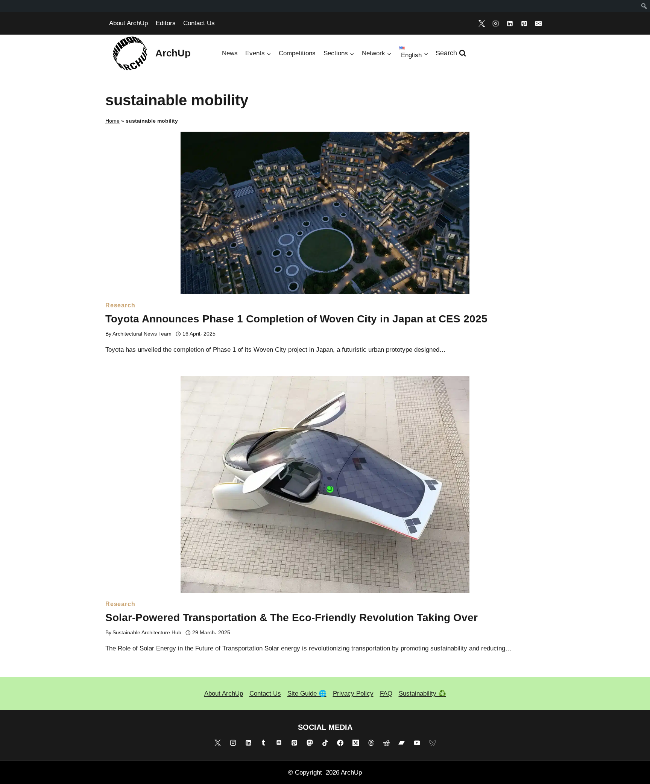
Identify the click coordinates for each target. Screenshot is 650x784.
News (230, 53)
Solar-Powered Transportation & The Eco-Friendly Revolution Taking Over (291, 617)
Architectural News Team (142, 334)
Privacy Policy (353, 693)
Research (120, 305)
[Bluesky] (432, 743)
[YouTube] (417, 743)
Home (112, 121)
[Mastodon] (309, 743)
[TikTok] (325, 743)
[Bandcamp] (401, 743)
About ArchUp (128, 23)
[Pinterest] (524, 23)
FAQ (386, 693)
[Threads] (370, 743)
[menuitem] (644, 6)
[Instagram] (495, 23)
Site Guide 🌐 (307, 693)
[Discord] (279, 743)
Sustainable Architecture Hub (146, 632)
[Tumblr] (263, 743)
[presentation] (325, 213)
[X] (481, 23)
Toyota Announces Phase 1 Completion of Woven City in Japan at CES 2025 (296, 319)
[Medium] (355, 743)
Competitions (297, 53)
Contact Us (199, 23)
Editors (166, 23)
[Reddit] (386, 743)
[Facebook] (340, 743)
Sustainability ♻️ (422, 693)
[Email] (538, 23)
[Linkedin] (510, 23)
